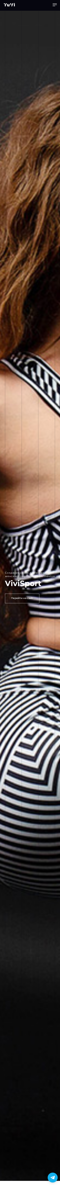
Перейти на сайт (22, 598)
